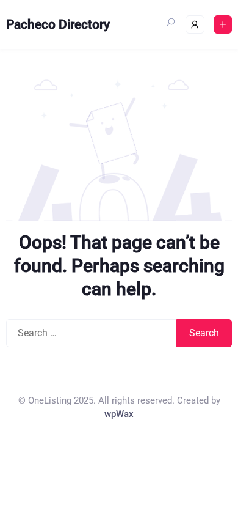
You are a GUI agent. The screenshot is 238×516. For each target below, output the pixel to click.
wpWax (119, 413)
